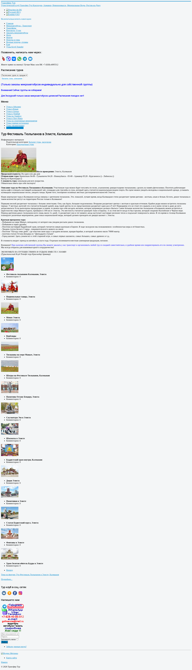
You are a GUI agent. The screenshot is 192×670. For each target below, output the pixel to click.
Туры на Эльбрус (14, 116)
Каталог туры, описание (12, 78)
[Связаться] (13, 631)
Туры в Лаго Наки (14, 118)
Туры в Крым (12, 109)
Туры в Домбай (13, 114)
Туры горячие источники (17, 123)
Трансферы (11, 28)
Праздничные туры (15, 128)
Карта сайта (11, 658)
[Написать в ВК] (13, 60)
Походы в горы (13, 40)
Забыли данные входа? (16, 646)
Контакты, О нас (13, 30)
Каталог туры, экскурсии (40, 142)
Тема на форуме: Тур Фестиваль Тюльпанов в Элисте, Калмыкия (30, 575)
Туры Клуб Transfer (14, 47)
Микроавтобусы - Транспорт (19, 26)
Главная (9, 23)
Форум (9, 37)
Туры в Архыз (12, 111)
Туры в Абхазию (13, 107)
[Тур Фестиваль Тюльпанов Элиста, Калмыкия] (18, 160)
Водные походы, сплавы (17, 42)
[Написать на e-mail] (29, 60)
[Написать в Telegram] (24, 60)
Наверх (4, 662)
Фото (8, 35)
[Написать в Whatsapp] (18, 60)
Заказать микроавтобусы (17, 33)
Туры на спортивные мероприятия (21, 121)
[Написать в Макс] (7, 60)
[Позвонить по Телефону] (3, 60)
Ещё (8, 44)
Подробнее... (6, 579)
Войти (4, 642)
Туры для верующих (15, 125)
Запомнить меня (8, 639)
